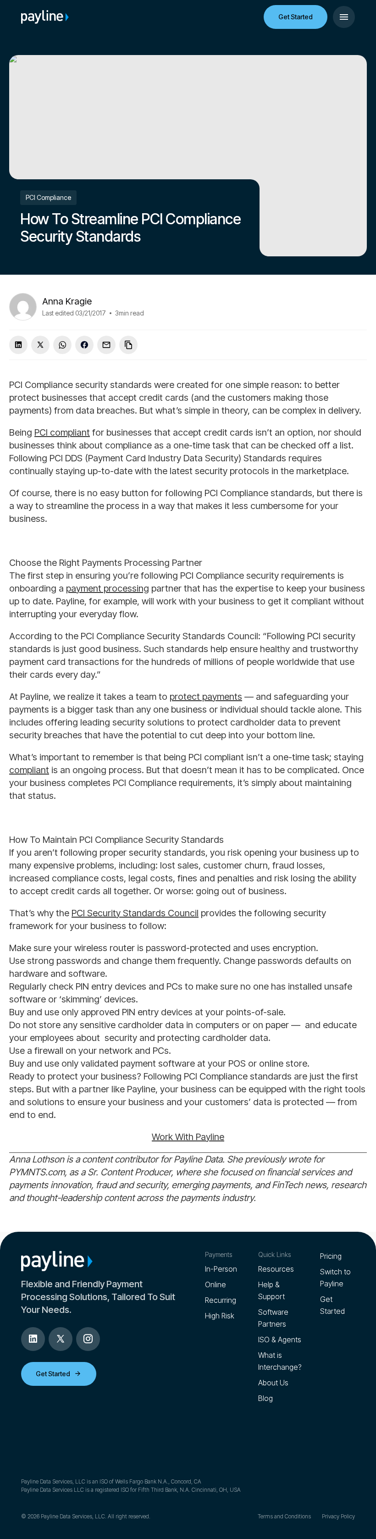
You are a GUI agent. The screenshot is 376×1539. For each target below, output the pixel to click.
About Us (273, 1382)
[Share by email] (106, 345)
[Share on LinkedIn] (18, 345)
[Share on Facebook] (84, 345)
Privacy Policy (338, 1516)
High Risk (219, 1315)
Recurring (220, 1300)
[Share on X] (40, 345)
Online (215, 1284)
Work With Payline (188, 1136)
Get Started (295, 17)
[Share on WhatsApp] (62, 345)
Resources (276, 1268)
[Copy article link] (128, 345)
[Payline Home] (45, 17)
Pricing (331, 1256)
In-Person (221, 1268)
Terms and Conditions (284, 1516)
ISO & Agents (279, 1339)
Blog (265, 1398)
